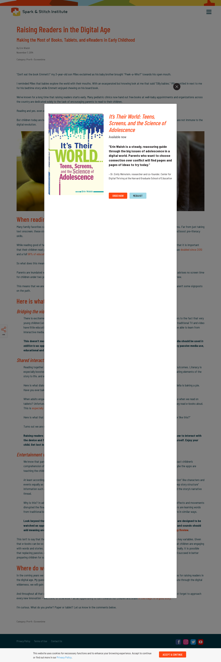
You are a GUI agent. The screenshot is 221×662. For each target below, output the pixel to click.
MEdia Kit (138, 195)
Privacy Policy (64, 657)
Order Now (118, 195)
